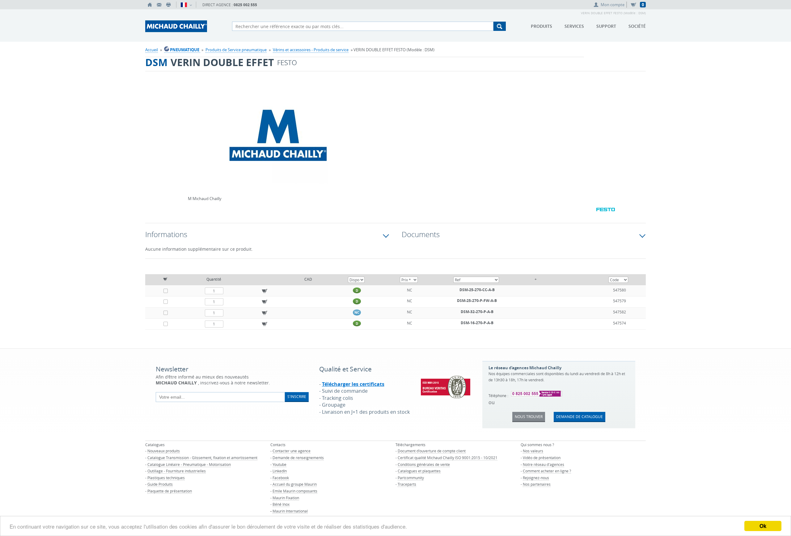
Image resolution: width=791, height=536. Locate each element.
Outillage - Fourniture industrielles (176, 470)
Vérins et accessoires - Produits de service (311, 49)
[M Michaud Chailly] (278, 141)
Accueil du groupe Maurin (295, 484)
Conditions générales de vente (424, 464)
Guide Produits (160, 484)
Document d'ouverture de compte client (432, 450)
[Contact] (159, 4)
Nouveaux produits (163, 450)
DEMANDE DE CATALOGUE (579, 416)
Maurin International (290, 511)
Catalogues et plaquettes (419, 470)
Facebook (281, 477)
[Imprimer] (168, 4)
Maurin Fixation (286, 497)
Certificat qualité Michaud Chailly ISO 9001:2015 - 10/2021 (447, 457)
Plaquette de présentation (169, 490)
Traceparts (407, 484)
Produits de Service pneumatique (236, 49)
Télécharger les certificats (353, 384)
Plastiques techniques (166, 477)
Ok (762, 526)
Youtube (279, 464)
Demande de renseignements (298, 457)
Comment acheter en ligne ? (547, 470)
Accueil (151, 49)
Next (367, 134)
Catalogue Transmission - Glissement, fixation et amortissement (202, 457)
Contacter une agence (292, 450)
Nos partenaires (537, 484)
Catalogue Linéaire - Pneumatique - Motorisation (189, 464)
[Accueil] (149, 4)
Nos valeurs (533, 450)
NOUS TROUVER (529, 416)
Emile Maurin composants (295, 490)
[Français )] (186, 4)
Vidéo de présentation (541, 457)
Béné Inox (281, 504)
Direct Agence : (229, 4)
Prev (189, 134)
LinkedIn (280, 470)
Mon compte (612, 4)
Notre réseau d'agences (543, 464)
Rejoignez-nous (536, 477)
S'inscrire (296, 396)
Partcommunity (411, 477)
